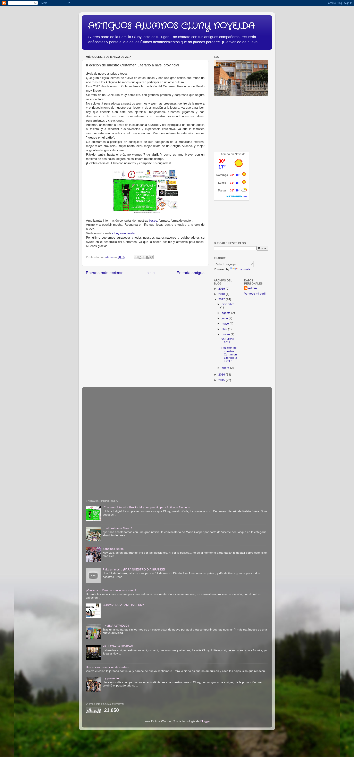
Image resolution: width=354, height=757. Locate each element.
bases (153, 220)
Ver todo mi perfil (255, 293)
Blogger (205, 721)
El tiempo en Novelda (231, 154)
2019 (222, 288)
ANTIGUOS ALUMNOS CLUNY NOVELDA (171, 26)
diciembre (228, 304)
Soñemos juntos (113, 548)
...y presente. (111, 678)
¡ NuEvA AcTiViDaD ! (116, 625)
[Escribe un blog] (140, 257)
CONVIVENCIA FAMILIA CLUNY (123, 605)
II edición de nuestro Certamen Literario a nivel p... (229, 354)
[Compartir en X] (144, 257)
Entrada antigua (191, 273)
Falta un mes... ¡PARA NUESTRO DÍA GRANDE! (134, 569)
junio (225, 318)
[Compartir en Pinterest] (152, 257)
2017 (222, 299)
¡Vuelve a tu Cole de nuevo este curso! (111, 590)
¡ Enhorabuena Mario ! (117, 528)
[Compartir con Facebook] (148, 257)
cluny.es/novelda (123, 233)
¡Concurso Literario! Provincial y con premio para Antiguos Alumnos (146, 507)
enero (226, 367)
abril (225, 329)
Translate (244, 269)
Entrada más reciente (105, 273)
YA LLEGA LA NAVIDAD (118, 646)
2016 (222, 374)
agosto (226, 312)
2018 (222, 294)
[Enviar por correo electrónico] (136, 257)
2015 (222, 380)
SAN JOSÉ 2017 (228, 341)
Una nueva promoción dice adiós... (108, 667)
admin (252, 288)
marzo (226, 334)
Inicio (150, 273)
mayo (226, 323)
